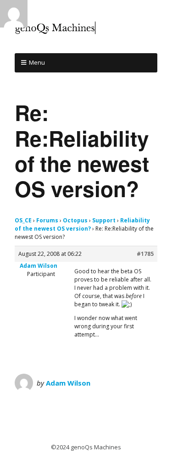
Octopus (75, 220)
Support (104, 220)
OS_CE (23, 220)
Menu (37, 62)
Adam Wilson (68, 382)
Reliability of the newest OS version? (82, 224)
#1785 (145, 254)
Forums (47, 220)
